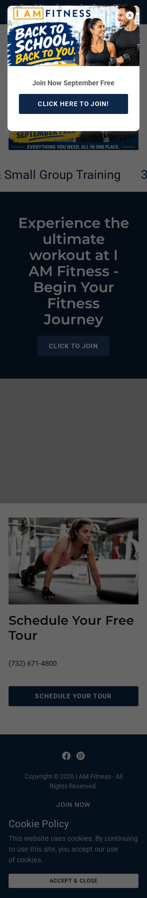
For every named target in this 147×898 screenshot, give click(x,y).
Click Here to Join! (73, 104)
